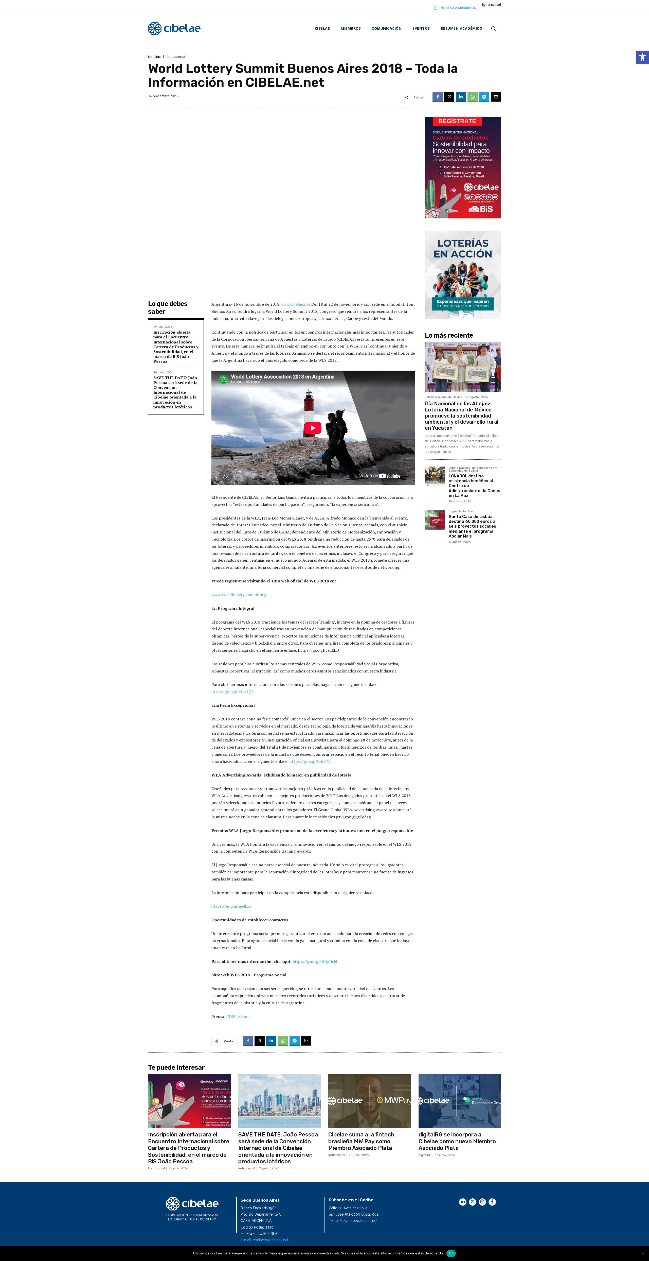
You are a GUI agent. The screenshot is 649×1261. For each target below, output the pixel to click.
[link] (642, 57)
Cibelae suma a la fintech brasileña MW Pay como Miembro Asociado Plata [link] (361, 1141)
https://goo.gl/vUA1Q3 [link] (232, 691)
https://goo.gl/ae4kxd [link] (231, 906)
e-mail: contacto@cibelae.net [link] (264, 1240)
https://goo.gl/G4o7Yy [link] (310, 761)
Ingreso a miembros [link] (457, 8)
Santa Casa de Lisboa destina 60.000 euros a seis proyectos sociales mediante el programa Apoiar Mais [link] (472, 526)
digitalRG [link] (425, 1155)
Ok (451, 1253)
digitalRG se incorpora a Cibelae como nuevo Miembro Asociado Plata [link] (457, 1141)
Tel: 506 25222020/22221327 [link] (353, 1221)
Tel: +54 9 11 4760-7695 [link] (259, 1234)
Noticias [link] (154, 56)
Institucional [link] (175, 56)
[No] (642, 1253)
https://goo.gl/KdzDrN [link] (314, 961)
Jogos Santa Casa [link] (461, 511)
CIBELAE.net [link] (238, 1016)
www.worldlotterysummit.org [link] (238, 594)
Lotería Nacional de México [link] (443, 397)
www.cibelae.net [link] (295, 304)
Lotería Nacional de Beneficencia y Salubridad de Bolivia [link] (473, 469)
